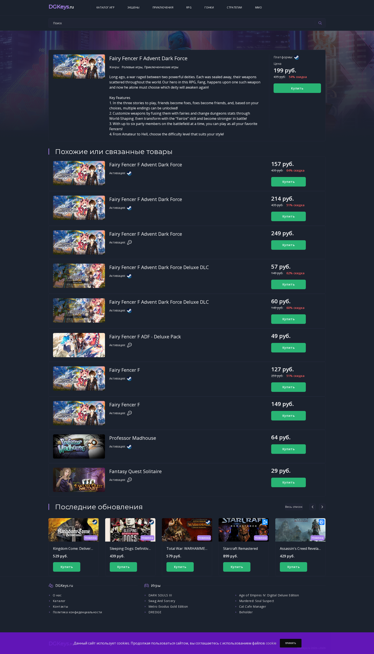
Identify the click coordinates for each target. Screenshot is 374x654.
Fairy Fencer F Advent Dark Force (145, 164)
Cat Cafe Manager (252, 606)
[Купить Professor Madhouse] (79, 446)
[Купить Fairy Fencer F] (79, 378)
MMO (258, 7)
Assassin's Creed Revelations (303, 548)
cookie (271, 643)
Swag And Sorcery (161, 601)
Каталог (59, 601)
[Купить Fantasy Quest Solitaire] (79, 480)
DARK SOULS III (160, 595)
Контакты (60, 606)
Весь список (294, 507)
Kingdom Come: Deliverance (75, 548)
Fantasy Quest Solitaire (135, 471)
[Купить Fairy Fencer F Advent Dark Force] (79, 173)
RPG (189, 7)
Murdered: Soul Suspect (256, 601)
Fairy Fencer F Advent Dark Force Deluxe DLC (159, 267)
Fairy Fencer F (124, 370)
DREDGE (154, 612)
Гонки (209, 7)
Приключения (163, 7)
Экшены (133, 7)
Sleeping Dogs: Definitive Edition (136, 548)
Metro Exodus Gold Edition (168, 606)
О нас (57, 595)
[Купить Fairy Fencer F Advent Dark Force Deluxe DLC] (79, 276)
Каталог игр (105, 7)
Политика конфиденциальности (77, 612)
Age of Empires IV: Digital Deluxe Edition (269, 595)
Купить (297, 88)
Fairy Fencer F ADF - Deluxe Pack (145, 336)
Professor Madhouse (132, 438)
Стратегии (234, 7)
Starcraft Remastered (240, 548)
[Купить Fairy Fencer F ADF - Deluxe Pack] (79, 345)
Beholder (246, 612)
